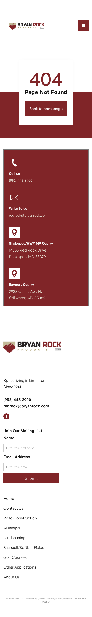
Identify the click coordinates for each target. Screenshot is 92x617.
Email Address (16, 456)
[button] (83, 25)
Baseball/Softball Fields (23, 547)
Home (8, 498)
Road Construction (20, 518)
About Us (11, 577)
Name (8, 437)
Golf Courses (15, 557)
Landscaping (14, 537)
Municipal (11, 527)
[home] (23, 25)
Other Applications (19, 567)
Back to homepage (46, 108)
